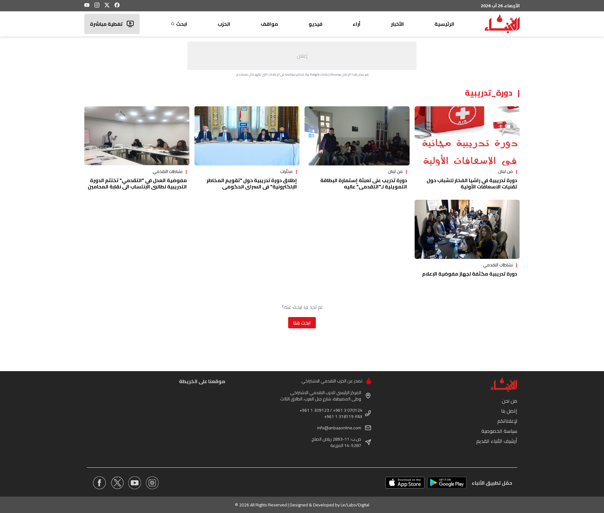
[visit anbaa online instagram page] (152, 482)
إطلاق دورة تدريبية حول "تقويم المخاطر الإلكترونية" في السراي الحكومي (252, 183)
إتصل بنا (509, 410)
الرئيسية (444, 24)
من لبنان (505, 171)
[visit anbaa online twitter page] (117, 482)
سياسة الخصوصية (499, 431)
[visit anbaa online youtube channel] (134, 482)
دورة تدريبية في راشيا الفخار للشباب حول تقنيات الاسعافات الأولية (472, 183)
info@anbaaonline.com (339, 428)
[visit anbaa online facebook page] (99, 482)
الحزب (224, 24)
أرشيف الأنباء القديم (496, 441)
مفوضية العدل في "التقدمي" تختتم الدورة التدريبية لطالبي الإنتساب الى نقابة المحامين (137, 183)
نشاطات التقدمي (167, 171)
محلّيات (286, 171)
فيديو (315, 24)
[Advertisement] (302, 56)
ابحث (181, 24)
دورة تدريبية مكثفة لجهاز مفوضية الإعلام (469, 273)
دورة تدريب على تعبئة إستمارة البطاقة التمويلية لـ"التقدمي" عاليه (363, 183)
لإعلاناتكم (507, 421)
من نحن (509, 400)
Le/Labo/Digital (355, 505)
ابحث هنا (302, 322)
